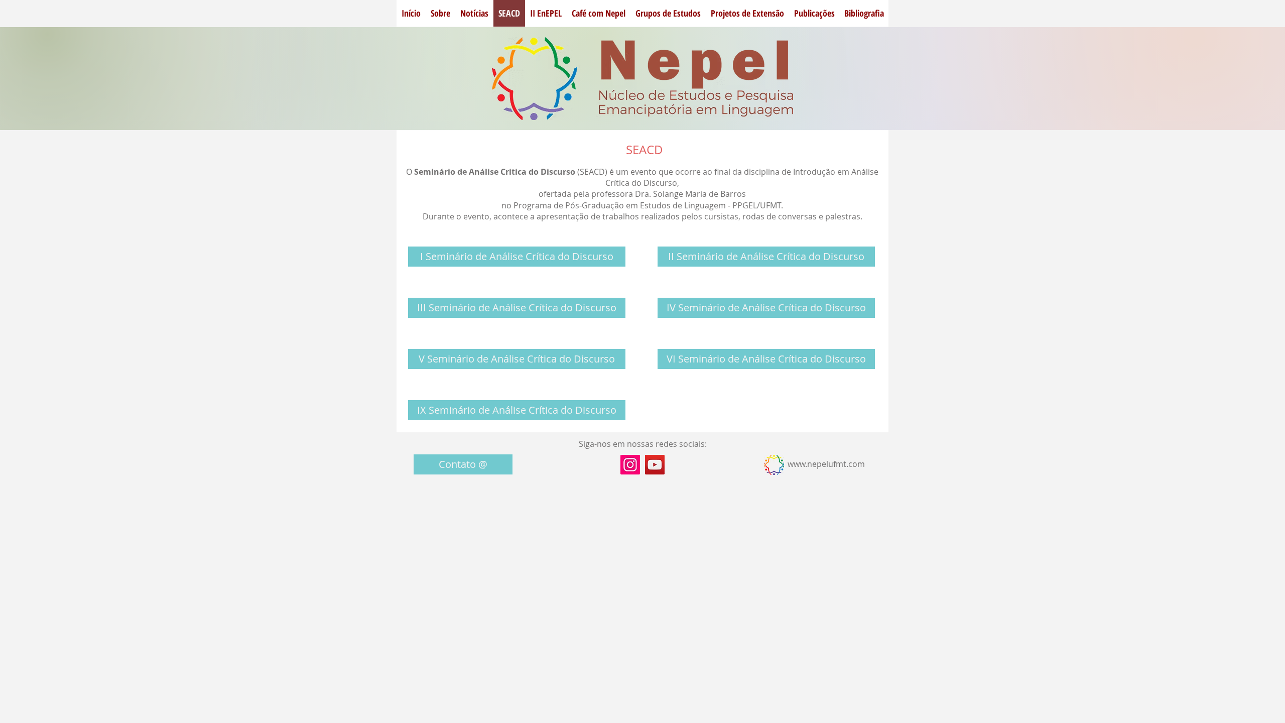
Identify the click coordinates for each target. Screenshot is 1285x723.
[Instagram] (630, 464)
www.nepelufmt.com (826, 463)
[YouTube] (655, 464)
